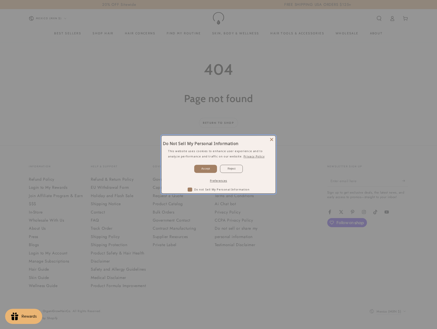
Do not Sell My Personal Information (222, 189)
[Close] (271, 139)
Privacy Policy (254, 156)
